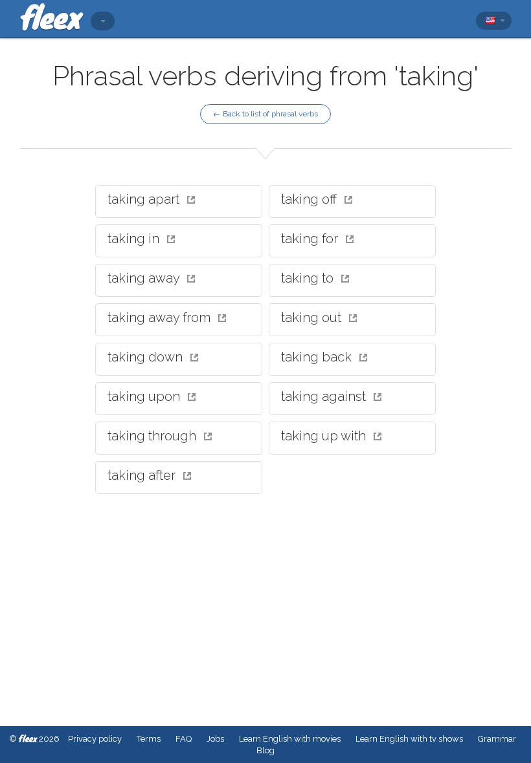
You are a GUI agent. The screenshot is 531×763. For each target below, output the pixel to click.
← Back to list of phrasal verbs (265, 113)
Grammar (497, 739)
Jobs (215, 739)
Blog (265, 750)
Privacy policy (95, 739)
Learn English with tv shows (409, 739)
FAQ (183, 739)
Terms (149, 739)
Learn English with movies (290, 739)
